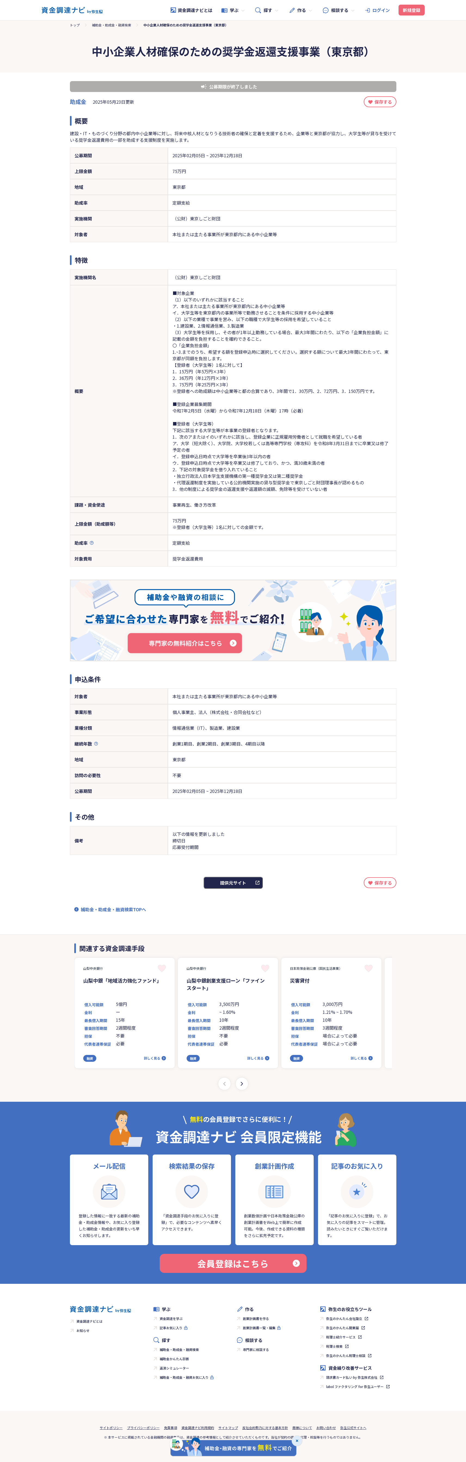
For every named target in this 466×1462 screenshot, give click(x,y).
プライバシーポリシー (143, 1427)
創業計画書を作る (256, 1318)
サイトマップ (228, 1427)
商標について (302, 1427)
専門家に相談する (256, 1349)
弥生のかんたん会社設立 (344, 1318)
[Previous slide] (224, 1083)
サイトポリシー (111, 1427)
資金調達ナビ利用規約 (197, 1427)
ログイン (381, 10)
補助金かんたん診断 (174, 1358)
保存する (383, 102)
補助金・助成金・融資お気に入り (184, 1377)
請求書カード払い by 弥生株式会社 (351, 1377)
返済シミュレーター (174, 1368)
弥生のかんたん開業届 (342, 1327)
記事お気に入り (171, 1327)
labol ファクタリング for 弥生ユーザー (355, 1386)
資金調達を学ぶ (171, 1318)
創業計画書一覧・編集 (259, 1327)
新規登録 (411, 10)
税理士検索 (334, 1346)
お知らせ (83, 1330)
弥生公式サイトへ (353, 1427)
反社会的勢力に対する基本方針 (265, 1427)
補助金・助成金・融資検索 (111, 25)
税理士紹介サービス (341, 1337)
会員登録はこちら (233, 1263)
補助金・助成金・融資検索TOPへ (113, 909)
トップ (75, 25)
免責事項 (170, 1427)
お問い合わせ (326, 1427)
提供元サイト (233, 882)
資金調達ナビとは (195, 10)
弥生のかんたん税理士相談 (345, 1355)
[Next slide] (241, 1083)
